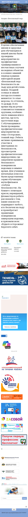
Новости (19, 14)
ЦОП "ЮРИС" (22, 512)
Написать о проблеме (10, 327)
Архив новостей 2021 (8, 14)
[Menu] (26, 2)
